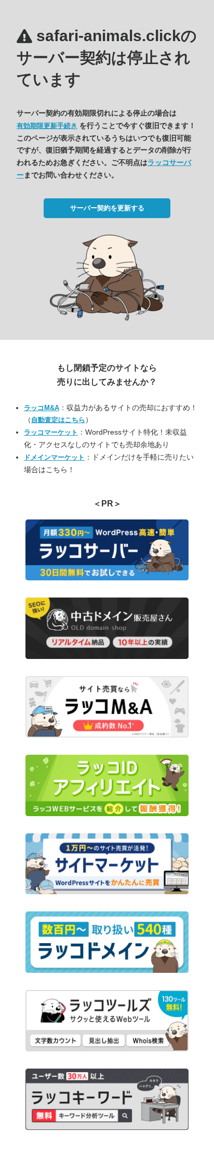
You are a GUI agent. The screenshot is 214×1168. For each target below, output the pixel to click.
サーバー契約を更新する (107, 208)
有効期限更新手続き (47, 126)
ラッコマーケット (51, 432)
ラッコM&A (41, 408)
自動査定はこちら (58, 420)
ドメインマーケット (54, 457)
